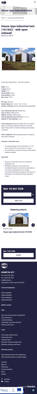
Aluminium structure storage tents (11, 342)
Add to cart (18, 201)
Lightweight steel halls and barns (11, 322)
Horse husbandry (6, 297)
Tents (3, 18)
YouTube (6, 381)
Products (4, 362)
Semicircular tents (6, 337)
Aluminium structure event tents (10, 344)
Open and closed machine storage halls (13, 315)
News (3, 371)
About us (4, 364)
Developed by (22, 387)
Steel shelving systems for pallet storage (13, 357)
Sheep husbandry (6, 295)
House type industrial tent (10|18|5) (17, 232)
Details (18, 255)
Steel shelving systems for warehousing (13, 354)
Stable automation (6, 300)
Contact (3, 374)
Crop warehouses (6, 317)
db (33, 194)
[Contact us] (33, 390)
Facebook (7, 379)
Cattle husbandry (6, 293)
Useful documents (6, 369)
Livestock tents (6, 339)
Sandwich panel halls (7, 325)
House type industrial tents (16, 18)
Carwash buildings (6, 320)
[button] (4, 225)
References (4, 367)
